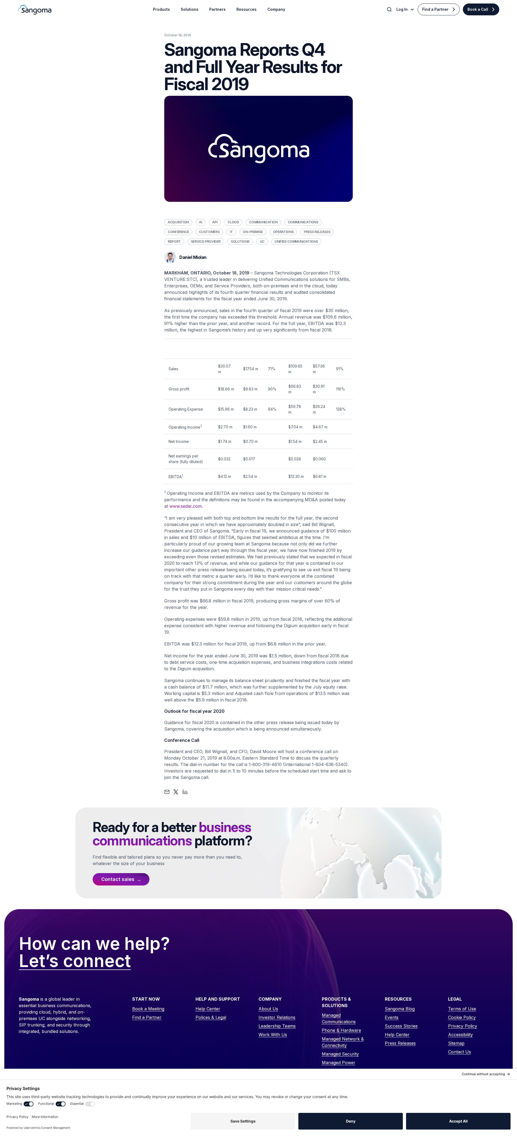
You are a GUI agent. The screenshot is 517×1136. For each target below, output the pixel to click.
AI (200, 222)
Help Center (207, 1008)
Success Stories (401, 1026)
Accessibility (460, 1034)
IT (231, 232)
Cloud (233, 222)
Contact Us (459, 1051)
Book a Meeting (148, 1008)
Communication (263, 222)
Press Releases (317, 232)
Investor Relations (276, 1017)
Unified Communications (296, 241)
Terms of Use (462, 1008)
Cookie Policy (462, 1017)
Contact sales (117, 879)
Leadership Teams (277, 1026)
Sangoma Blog (400, 1008)
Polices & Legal (210, 1017)
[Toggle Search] (390, 9)
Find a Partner (435, 9)
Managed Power (338, 1062)
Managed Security (340, 1054)
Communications (303, 222)
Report (174, 241)
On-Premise (253, 232)
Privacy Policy (462, 1026)
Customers (209, 232)
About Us (268, 1008)
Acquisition (178, 222)
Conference (178, 232)
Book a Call (477, 9)
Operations (283, 232)
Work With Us (272, 1034)
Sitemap (456, 1043)
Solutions (240, 241)
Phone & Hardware (341, 1030)
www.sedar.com (185, 506)
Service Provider (206, 241)
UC (262, 241)
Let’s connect (75, 961)
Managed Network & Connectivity (343, 1042)
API (214, 222)
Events (392, 1017)
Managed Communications (339, 1018)
